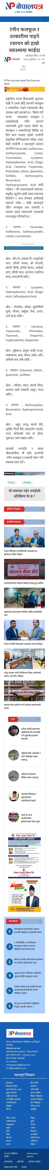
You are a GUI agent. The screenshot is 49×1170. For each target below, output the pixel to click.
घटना (8, 1144)
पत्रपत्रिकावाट (11, 1102)
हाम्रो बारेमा (8, 1162)
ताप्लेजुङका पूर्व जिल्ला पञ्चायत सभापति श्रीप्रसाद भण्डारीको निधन (28, 930)
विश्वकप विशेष (11, 1086)
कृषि (32, 1121)
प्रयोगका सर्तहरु (34, 1162)
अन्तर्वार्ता (34, 1134)
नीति (8, 1131)
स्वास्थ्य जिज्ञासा (37, 1099)
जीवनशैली (35, 1089)
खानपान (34, 1086)
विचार (8, 1109)
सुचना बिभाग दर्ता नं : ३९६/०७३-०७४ (20, 1055)
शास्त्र (8, 1128)
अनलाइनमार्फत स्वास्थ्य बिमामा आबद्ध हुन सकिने (23, 583)
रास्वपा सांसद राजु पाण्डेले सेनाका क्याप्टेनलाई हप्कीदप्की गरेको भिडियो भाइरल (28, 990)
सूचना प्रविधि (36, 1093)
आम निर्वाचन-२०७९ (14, 1089)
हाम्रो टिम (20, 1162)
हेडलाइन (9, 1083)
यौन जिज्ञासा (35, 1102)
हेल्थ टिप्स (34, 1083)
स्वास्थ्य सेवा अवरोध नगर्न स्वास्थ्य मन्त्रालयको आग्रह (22, 706)
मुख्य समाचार (11, 1093)
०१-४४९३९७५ (11, 1062)
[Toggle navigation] (45, 19)
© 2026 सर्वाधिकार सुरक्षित (11, 1155)
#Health (27, 482)
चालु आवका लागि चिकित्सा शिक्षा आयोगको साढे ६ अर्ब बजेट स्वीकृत (22, 674)
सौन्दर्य (8, 1138)
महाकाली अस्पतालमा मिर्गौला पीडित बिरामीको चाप (23, 613)
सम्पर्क (24, 1167)
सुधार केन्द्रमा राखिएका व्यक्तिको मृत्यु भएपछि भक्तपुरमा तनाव (28, 974)
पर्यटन (33, 1128)
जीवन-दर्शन (10, 1118)
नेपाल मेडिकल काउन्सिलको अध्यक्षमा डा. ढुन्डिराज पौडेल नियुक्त (21, 552)
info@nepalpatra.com (16, 1068)
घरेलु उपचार (35, 1106)
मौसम (33, 1144)
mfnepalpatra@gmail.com (18, 1065)
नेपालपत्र (16, 59)
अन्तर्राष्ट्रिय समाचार (13, 1099)
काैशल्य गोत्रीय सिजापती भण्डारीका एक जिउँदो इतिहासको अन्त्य (28, 961)
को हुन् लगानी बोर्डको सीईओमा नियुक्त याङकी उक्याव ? (26, 1005)
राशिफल (34, 1141)
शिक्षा (33, 1118)
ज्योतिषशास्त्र (11, 1121)
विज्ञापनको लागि (10, 1167)
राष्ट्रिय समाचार (11, 1096)
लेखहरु (9, 1106)
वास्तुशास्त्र (10, 1124)
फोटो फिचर (35, 1138)
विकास (33, 1131)
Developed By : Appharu (32, 1155)
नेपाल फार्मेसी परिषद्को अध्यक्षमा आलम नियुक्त (23, 644)
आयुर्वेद (33, 1109)
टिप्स (8, 1134)
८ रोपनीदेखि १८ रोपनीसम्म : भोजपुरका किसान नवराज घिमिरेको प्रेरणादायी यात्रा (25, 946)
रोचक (33, 1124)
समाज (8, 1141)
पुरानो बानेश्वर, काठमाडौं (15, 1058)
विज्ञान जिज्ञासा (36, 1096)
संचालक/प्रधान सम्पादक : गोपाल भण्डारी (22, 1052)
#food (11, 482)
